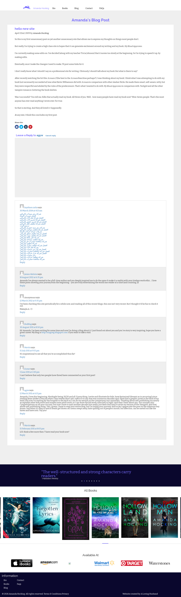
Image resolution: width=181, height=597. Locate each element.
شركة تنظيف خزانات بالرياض (31, 257)
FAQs (101, 8)
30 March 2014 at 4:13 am (31, 210)
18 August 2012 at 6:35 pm (31, 277)
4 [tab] (89, 481)
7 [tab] (96, 481)
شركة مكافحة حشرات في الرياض (33, 241)
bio (53, 8)
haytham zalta (30, 207)
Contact (20, 580)
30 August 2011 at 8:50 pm (31, 327)
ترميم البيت (24, 226)
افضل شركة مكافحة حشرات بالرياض (35, 251)
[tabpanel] (90, 474)
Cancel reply (50, 136)
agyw (40, 135)
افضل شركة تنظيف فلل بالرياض (33, 224)
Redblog (28, 324)
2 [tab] (84, 481)
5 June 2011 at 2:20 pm (30, 372)
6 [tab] (94, 481)
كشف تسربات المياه (28, 216)
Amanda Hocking (41, 8)
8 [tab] (99, 481)
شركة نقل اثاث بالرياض (29, 247)
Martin (27, 347)
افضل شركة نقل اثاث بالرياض (31, 218)
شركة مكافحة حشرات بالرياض (32, 259)
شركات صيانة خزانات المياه (31, 231)
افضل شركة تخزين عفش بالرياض (33, 222)
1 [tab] (82, 481)
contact (89, 8)
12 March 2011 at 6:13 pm (30, 393)
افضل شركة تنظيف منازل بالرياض (33, 245)
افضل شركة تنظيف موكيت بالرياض (34, 229)
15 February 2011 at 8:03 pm (32, 428)
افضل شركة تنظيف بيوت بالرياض (33, 235)
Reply (22, 262)
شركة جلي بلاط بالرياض (29, 237)
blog (76, 8)
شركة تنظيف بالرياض (28, 243)
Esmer (27, 369)
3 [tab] (87, 481)
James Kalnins (30, 274)
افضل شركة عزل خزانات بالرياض (33, 253)
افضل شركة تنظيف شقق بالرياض (33, 233)
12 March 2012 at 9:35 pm (31, 301)
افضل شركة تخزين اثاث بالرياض (32, 220)
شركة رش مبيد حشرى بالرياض (32, 227)
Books (6, 584)
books (65, 8)
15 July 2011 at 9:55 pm (29, 350)
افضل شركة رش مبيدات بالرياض (33, 249)
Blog (6, 588)
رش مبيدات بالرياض (28, 255)
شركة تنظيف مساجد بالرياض (31, 239)
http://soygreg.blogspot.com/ (54, 332)
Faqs (19, 584)
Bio (5, 580)
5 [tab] (91, 481)
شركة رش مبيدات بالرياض (30, 214)
